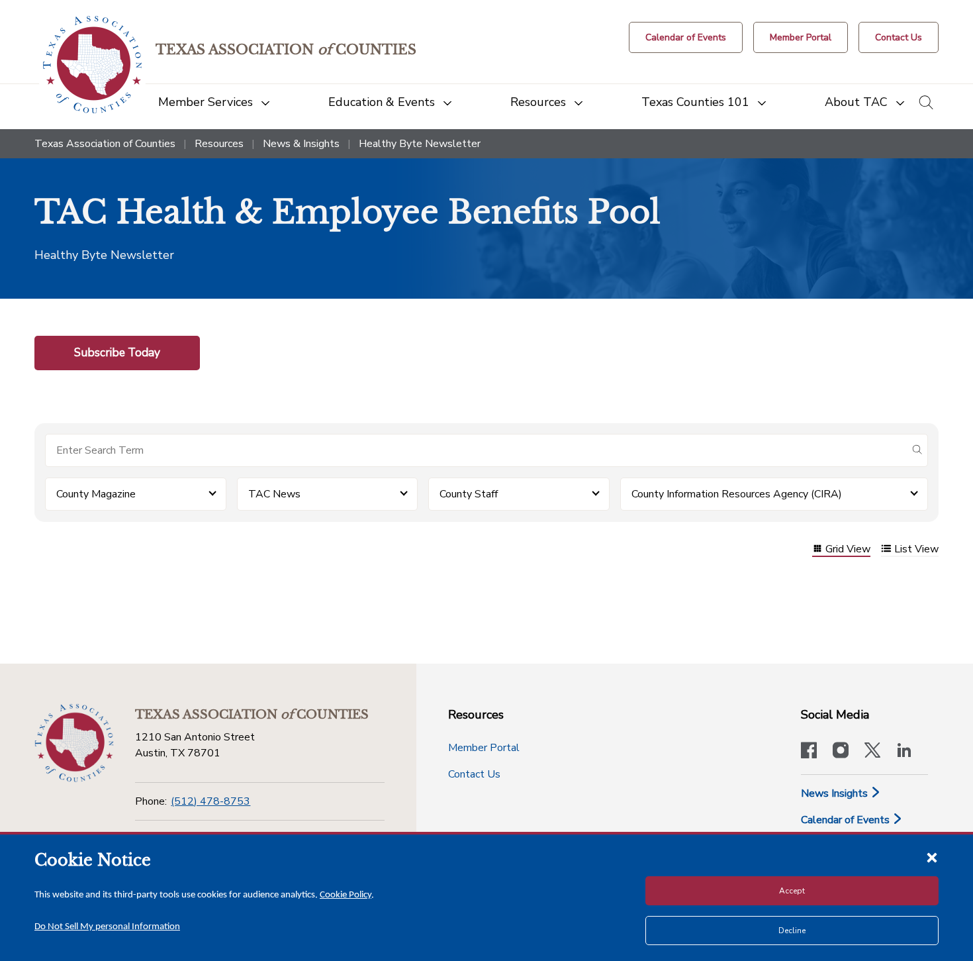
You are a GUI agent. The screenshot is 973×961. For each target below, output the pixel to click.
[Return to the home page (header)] (92, 64)
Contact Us (474, 774)
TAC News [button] (274, 494)
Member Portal (484, 747)
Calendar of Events (846, 820)
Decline (792, 930)
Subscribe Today (117, 352)
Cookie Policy (345, 895)
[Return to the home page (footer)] (74, 743)
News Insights (835, 793)
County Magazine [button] (96, 494)
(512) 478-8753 (210, 801)
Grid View (847, 550)
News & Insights (301, 143)
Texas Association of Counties (104, 143)
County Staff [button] (469, 494)
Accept (792, 890)
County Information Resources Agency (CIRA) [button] (736, 494)
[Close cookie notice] (932, 857)
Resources (219, 143)
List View (916, 550)
